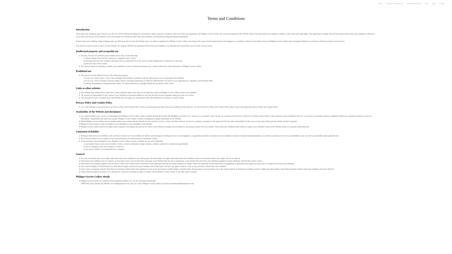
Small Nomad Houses (414, 3)
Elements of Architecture (394, 3)
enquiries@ (175, 184)
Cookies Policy (272, 107)
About (380, 3)
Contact (442, 3)
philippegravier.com (186, 184)
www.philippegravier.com (119, 184)
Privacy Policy (257, 107)
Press (426, 3)
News (434, 3)
